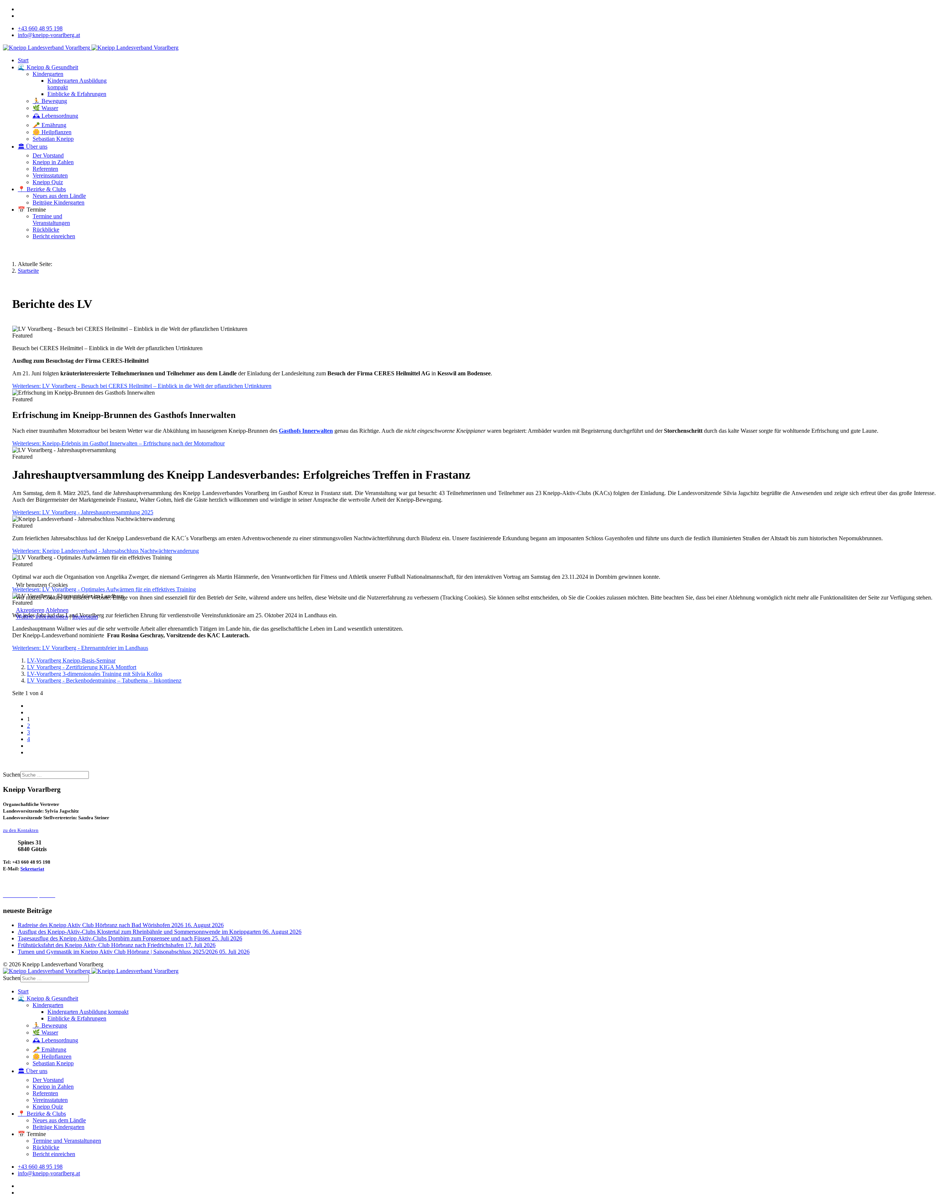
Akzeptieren (30, 610)
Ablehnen (57, 610)
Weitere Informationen (42, 617)
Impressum (85, 617)
